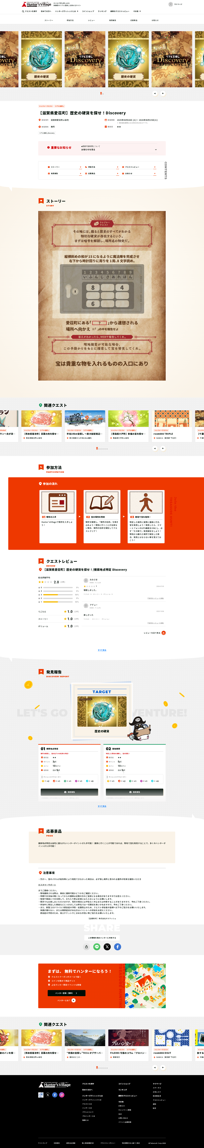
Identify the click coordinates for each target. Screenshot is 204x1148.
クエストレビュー (159, 1100)
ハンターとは (87, 1108)
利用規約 (57, 1143)
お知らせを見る (88, 149)
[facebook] (117, 946)
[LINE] (96, 946)
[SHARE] (86, 946)
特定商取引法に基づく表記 (131, 1143)
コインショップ (88, 11)
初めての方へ (46, 11)
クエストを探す (31, 11)
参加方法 (70, 20)
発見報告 (112, 20)
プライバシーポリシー (107, 1143)
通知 (154, 1104)
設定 (154, 1108)
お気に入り (157, 1092)
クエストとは (87, 1104)
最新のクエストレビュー (120, 11)
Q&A (120, 1114)
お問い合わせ (123, 1118)
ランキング (102, 11)
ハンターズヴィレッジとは (65, 11)
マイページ (157, 1084)
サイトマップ (42, 1143)
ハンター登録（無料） (64, 993)
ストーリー (49, 20)
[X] (107, 946)
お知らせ (155, 20)
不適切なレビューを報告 (155, 598)
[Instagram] (61, 1094)
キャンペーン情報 (124, 1110)
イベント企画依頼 (124, 1122)
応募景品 (133, 20)
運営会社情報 (70, 1143)
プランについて (88, 1112)
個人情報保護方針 (88, 1143)
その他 (135, 11)
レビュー (91, 20)
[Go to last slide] (155, 93)
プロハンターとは (88, 1116)
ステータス (157, 1088)
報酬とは (85, 1120)
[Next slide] (163, 93)
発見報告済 (157, 1096)
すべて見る (102, 650)
